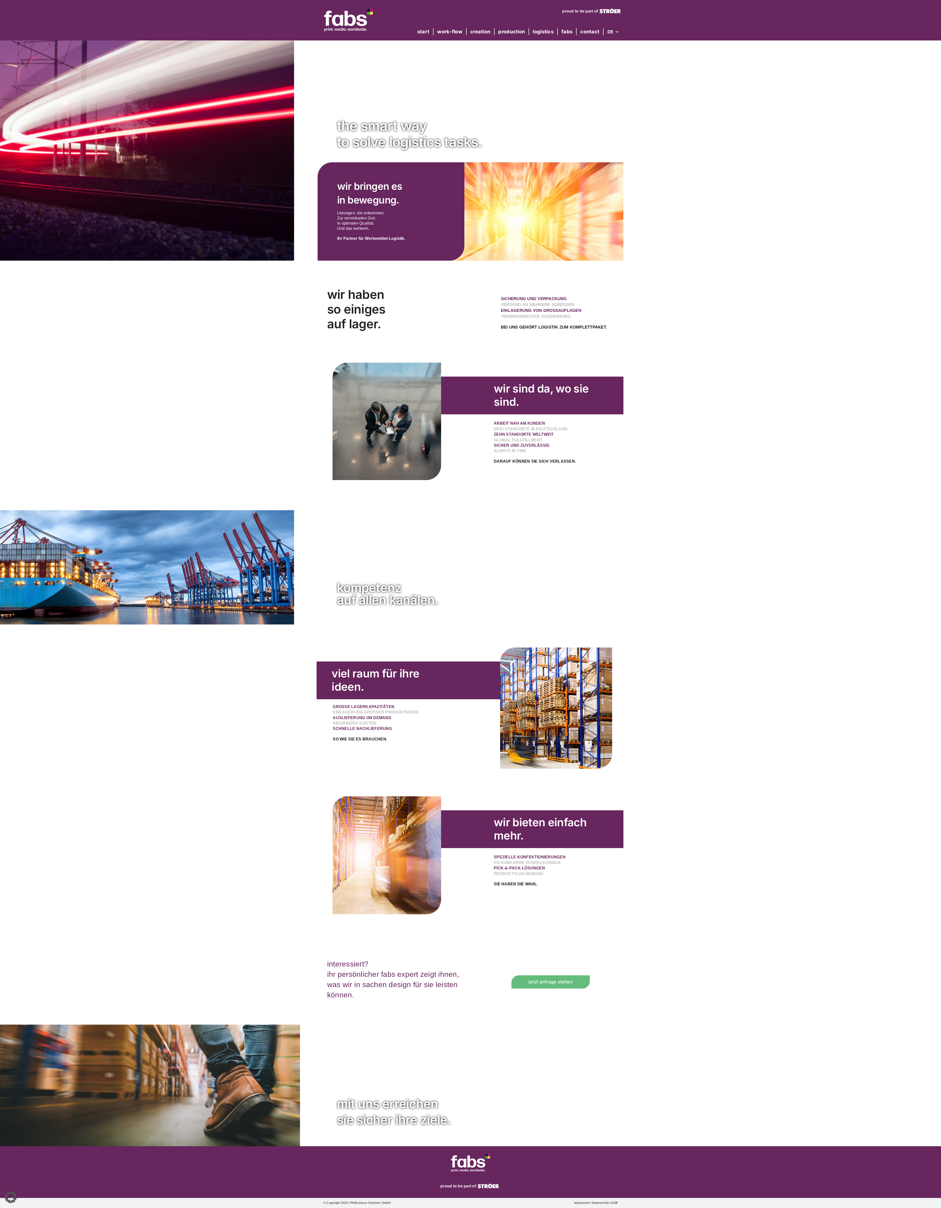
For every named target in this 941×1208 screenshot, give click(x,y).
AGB (614, 1203)
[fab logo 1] (348, 7)
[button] (11, 1197)
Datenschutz (600, 1203)
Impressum (581, 1203)
